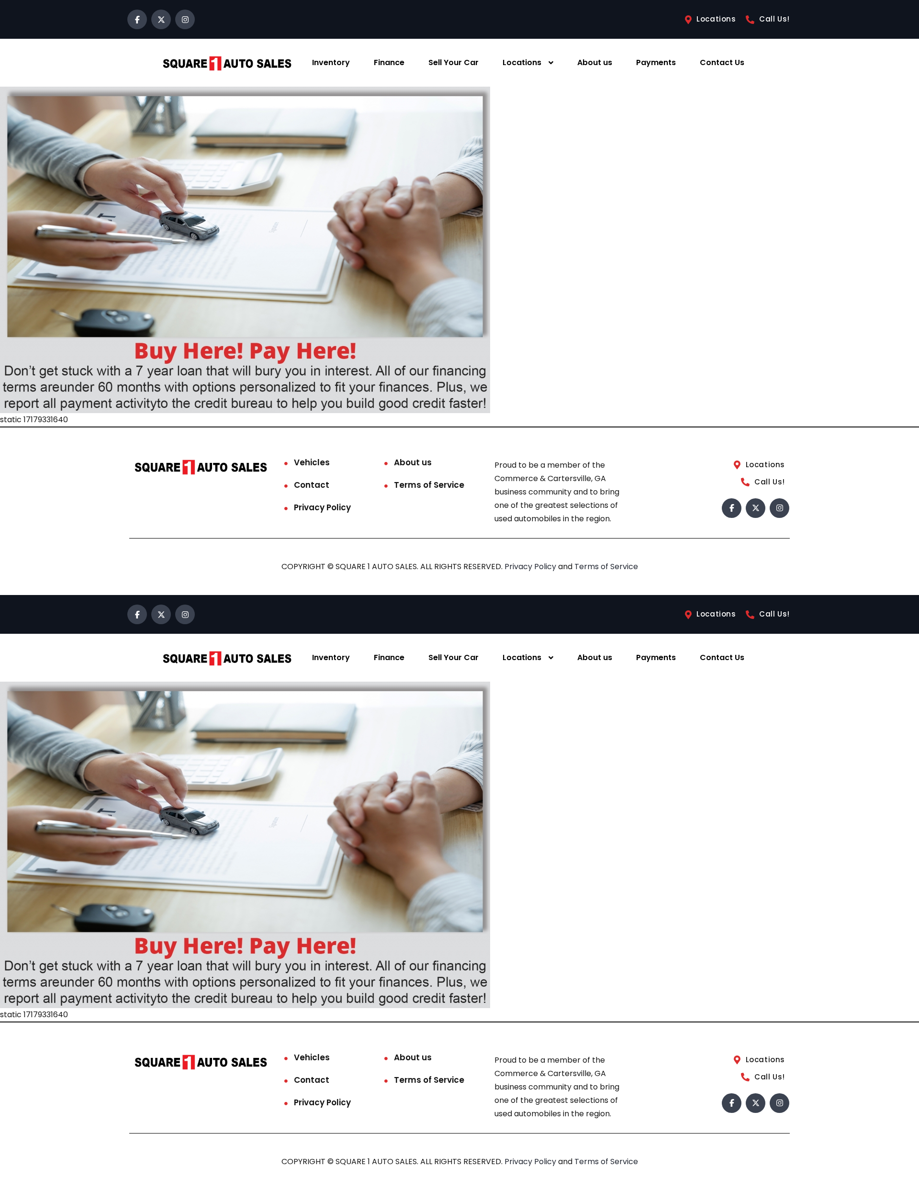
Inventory (331, 62)
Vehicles (312, 462)
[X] (161, 19)
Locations (522, 62)
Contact (311, 485)
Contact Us (722, 62)
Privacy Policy (322, 507)
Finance (389, 62)
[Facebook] (137, 19)
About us (594, 62)
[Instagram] (185, 19)
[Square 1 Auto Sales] (226, 62)
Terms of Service (429, 485)
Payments (656, 62)
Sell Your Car (453, 62)
